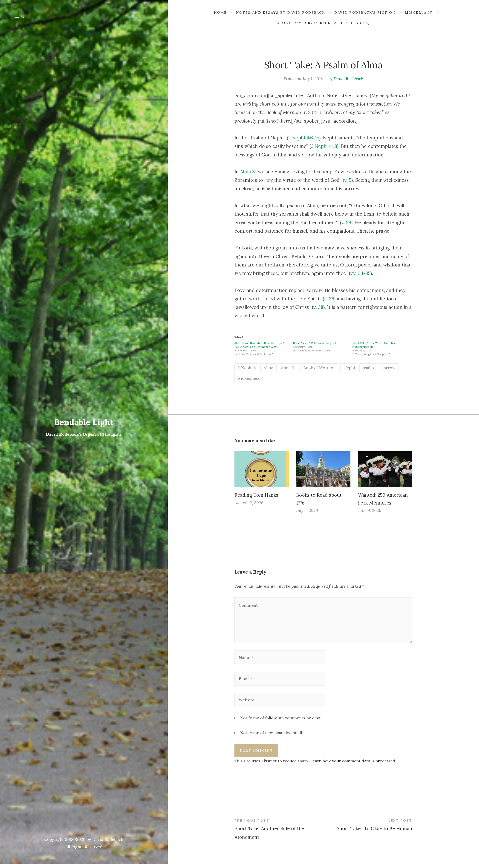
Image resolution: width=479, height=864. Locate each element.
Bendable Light (84, 422)
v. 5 (347, 180)
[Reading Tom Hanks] (261, 469)
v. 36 (329, 299)
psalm (368, 367)
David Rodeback (348, 78)
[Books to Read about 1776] (323, 469)
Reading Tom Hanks (256, 495)
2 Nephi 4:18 (324, 146)
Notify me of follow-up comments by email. (282, 717)
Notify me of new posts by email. (271, 732)
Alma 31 (248, 172)
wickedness (249, 378)
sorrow (389, 367)
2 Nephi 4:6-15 (303, 138)
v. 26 (346, 222)
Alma (268, 367)
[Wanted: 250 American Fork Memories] (385, 469)
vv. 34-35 (360, 273)
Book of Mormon (319, 367)
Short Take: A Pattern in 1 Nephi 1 (314, 343)
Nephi (349, 367)
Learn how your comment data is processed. (353, 761)
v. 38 (318, 307)
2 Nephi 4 (247, 367)
